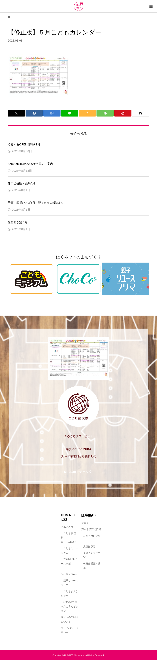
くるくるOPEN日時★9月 (24, 144)
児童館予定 (89, 546)
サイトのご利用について (69, 619)
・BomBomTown (69, 572)
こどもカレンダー (91, 538)
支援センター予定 (91, 555)
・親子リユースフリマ (69, 582)
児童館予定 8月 (17, 222)
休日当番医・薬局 (91, 566)
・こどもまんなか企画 (69, 593)
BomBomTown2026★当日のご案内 (30, 163)
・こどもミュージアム (69, 550)
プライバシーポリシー (69, 630)
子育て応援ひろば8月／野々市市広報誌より (36, 202)
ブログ (85, 522)
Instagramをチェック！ (78, 471)
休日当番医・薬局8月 (21, 183)
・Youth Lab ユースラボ (69, 561)
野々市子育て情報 (91, 529)
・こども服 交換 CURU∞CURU (69, 537)
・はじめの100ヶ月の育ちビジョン (69, 606)
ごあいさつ (67, 527)
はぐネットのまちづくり (78, 257)
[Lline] (69, 113)
